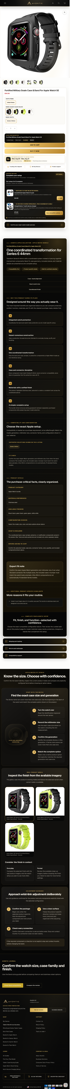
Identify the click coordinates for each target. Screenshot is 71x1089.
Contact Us (39, 1021)
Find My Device (38, 1010)
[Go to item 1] (5, 82)
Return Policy (40, 1025)
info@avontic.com (34, 1002)
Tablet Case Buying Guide (10, 1062)
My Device (6, 1021)
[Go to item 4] (23, 82)
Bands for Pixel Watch (9, 1045)
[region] (35, 43)
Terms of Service (41, 1066)
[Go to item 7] (41, 82)
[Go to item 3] (17, 82)
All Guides (6, 1056)
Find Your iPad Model (9, 1059)
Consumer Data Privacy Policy (45, 1062)
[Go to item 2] (11, 82)
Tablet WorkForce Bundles (11, 1025)
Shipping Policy (40, 1028)
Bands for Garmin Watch (10, 1042)
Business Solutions (41, 1059)
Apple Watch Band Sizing (10, 1066)
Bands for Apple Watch (10, 1035)
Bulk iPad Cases (8, 1031)
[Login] (53, 3)
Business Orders (57, 1010)
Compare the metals (33, 985)
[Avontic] (11, 1001)
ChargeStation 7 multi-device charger (25, 206)
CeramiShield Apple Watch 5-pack (24, 192)
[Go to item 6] (35, 82)
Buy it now (34, 151)
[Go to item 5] (29, 82)
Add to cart (35, 145)
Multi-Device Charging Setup (11, 1069)
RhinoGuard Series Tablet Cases (12, 1028)
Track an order (41, 1031)
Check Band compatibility (12, 985)
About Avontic (40, 1056)
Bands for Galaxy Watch (10, 1038)
